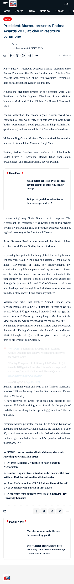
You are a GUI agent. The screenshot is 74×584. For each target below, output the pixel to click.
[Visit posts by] (7, 46)
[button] (6, 3)
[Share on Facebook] (11, 55)
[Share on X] (17, 55)
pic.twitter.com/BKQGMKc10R (25, 375)
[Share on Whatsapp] (23, 55)
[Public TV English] (13, 3)
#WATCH (13, 348)
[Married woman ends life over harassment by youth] (15, 533)
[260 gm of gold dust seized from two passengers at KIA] (15, 201)
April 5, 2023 (33, 382)
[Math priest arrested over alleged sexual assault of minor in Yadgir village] (15, 184)
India (7, 19)
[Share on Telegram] (30, 55)
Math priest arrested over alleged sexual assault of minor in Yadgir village (46, 184)
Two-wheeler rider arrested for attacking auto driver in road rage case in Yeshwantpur (46, 549)
